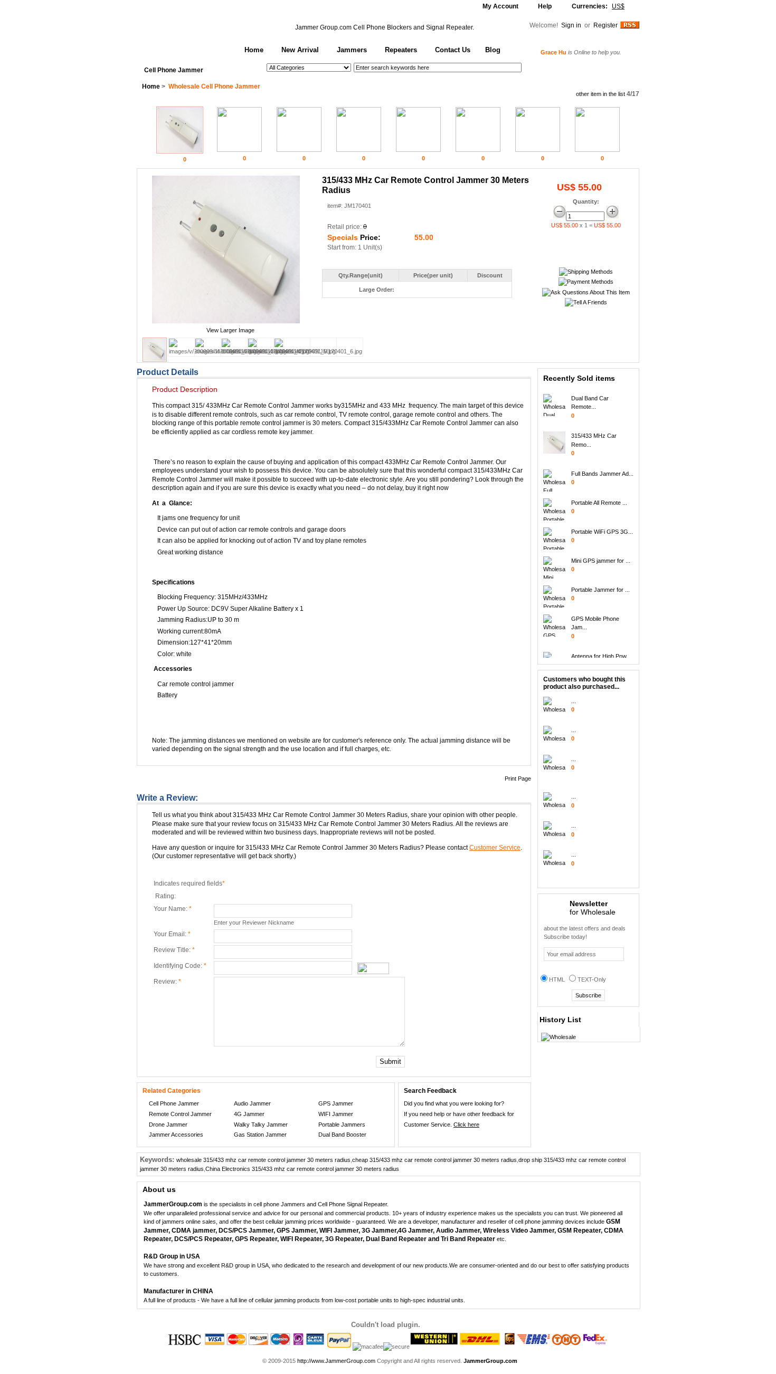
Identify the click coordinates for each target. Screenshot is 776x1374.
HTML (557, 979)
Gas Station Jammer (260, 1134)
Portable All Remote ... (599, 496)
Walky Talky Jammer (261, 1124)
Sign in (572, 25)
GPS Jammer (335, 1103)
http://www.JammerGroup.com (336, 1361)
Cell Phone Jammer (173, 70)
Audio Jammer (252, 1103)
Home (253, 50)
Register (605, 25)
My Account (500, 6)
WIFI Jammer (335, 1114)
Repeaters (401, 50)
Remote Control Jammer (180, 1114)
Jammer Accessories (176, 1134)
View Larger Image (230, 330)
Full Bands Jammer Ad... (602, 467)
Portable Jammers (341, 1124)
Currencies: (598, 6)
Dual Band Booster (342, 1134)
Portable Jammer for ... (600, 583)
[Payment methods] (586, 281)
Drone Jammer (168, 1124)
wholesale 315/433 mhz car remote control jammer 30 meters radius (263, 1160)
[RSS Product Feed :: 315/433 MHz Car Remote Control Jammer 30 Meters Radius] (629, 26)
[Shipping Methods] (586, 271)
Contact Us (452, 50)
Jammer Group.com (323, 27)
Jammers (352, 50)
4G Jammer (249, 1114)
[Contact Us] (586, 292)
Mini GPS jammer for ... (600, 554)
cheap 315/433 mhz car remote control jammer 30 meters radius (434, 1160)
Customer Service (495, 847)
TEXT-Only (592, 979)
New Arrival (300, 50)
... (573, 701)
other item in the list (600, 94)
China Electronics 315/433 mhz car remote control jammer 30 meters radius (302, 1169)
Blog (492, 50)
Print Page (518, 778)
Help (545, 6)
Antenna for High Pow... (601, 650)
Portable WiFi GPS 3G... (602, 525)
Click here (466, 1124)
